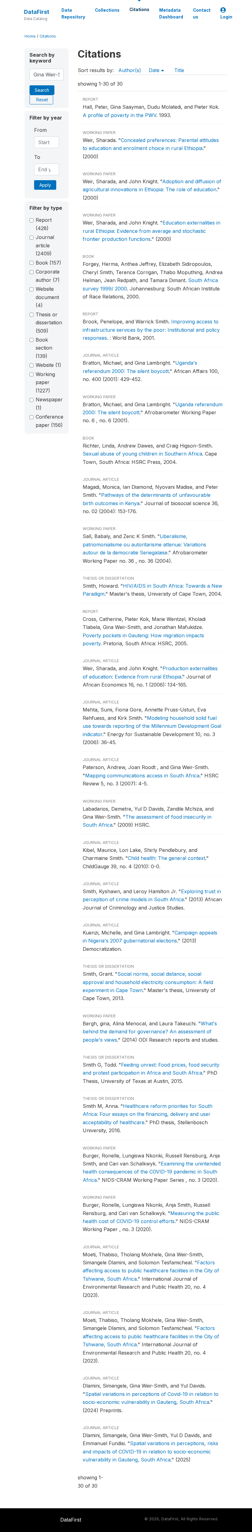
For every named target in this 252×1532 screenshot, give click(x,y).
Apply (45, 185)
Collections (107, 10)
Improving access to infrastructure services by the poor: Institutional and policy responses (151, 329)
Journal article (45, 245)
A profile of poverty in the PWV (119, 115)
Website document (47, 297)
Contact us (202, 13)
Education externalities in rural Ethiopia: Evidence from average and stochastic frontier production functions (151, 231)
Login (226, 16)
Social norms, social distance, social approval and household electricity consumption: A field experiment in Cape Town (148, 982)
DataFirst (36, 12)
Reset (42, 99)
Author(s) (129, 70)
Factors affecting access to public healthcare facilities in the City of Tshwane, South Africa (151, 1270)
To (37, 157)
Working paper (45, 382)
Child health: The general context (166, 858)
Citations (139, 9)
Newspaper (49, 403)
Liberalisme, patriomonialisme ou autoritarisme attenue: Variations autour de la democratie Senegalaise (144, 544)
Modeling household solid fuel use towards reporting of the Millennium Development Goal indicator (152, 726)
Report (44, 224)
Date (155, 70)
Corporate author (48, 276)
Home (30, 36)
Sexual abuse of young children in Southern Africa (142, 454)
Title (179, 70)
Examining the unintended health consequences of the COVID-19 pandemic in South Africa (152, 1172)
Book (48, 263)
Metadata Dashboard (171, 13)
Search (42, 90)
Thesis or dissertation (49, 322)
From (40, 130)
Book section (44, 348)
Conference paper (49, 421)
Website (48, 365)
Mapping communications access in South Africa (142, 775)
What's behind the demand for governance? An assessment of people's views (150, 1031)
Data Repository (73, 13)
